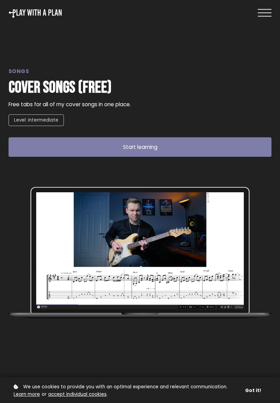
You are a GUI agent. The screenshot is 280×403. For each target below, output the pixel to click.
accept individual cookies (77, 394)
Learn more (27, 394)
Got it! (253, 390)
